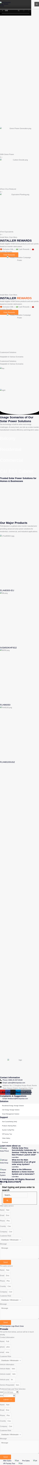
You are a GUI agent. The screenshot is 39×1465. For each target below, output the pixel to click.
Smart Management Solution (10, 1114)
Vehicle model (5, 1374)
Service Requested (7, 1385)
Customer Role (5, 1236)
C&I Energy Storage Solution (10, 1110)
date (2, 1392)
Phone (2, 1221)
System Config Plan (8, 1130)
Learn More (15, 1157)
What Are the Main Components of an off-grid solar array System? (23, 1162)
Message (3, 1244)
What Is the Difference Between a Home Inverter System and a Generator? (23, 1171)
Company (4, 1232)
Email (2, 1215)
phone (2, 1347)
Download (5, 1142)
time (2, 1395)
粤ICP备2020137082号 (10, 1182)
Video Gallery (6, 1138)
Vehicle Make (5, 1369)
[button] (4, 519)
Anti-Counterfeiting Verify (9, 1121)
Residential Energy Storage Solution (13, 1105)
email (2, 1352)
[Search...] (15, 1195)
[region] (19, 71)
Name (2, 1210)
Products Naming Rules (9, 1126)
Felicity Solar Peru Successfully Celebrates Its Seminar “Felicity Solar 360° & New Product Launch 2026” (25, 1151)
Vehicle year (5, 1379)
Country (3, 1226)
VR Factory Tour (7, 1134)
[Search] (7, 1200)
